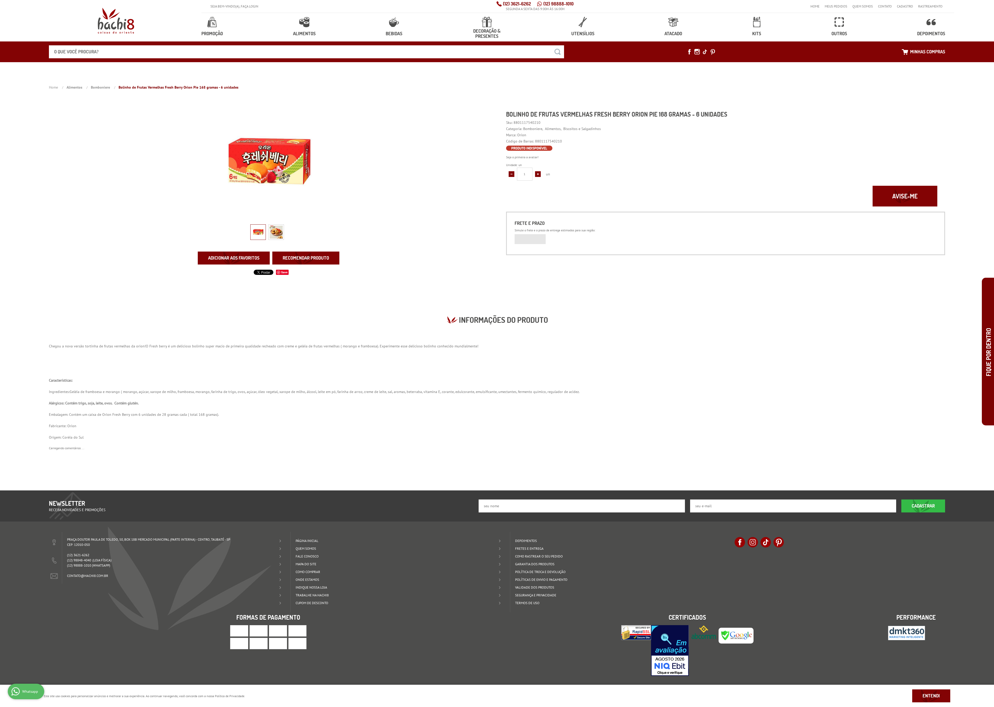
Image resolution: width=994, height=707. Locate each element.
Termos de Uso (527, 603)
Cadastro (905, 6)
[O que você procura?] (557, 51)
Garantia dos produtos (534, 564)
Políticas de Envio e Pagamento (541, 579)
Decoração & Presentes (487, 33)
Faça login (249, 6)
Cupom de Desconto (312, 603)
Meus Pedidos (836, 6)
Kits (756, 34)
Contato (885, 6)
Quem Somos (862, 6)
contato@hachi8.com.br (87, 576)
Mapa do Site (306, 564)
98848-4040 (79, 560)
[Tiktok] (705, 52)
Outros (839, 34)
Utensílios (582, 34)
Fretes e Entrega (529, 548)
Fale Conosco (307, 556)
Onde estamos (307, 579)
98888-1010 (558, 4)
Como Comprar (308, 572)
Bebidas (394, 34)
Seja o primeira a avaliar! (522, 157)
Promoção (212, 34)
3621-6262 (517, 4)
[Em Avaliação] (670, 650)
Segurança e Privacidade (535, 595)
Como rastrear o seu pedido (539, 556)
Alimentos (304, 34)
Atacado (673, 34)
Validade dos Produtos (534, 587)
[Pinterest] (713, 52)
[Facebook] (689, 52)
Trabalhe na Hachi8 (312, 595)
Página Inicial (307, 541)
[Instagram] (697, 52)
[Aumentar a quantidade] (538, 174)
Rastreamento (930, 6)
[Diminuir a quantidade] (511, 174)
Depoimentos (931, 34)
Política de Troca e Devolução (540, 572)
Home (815, 6)
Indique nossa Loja (311, 587)
